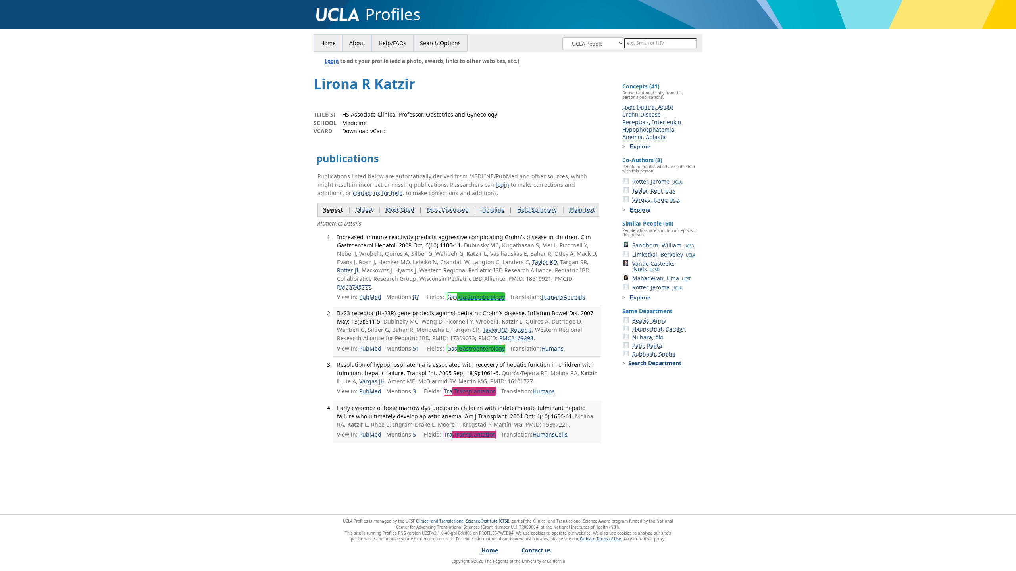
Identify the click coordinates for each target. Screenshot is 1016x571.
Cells (561, 434)
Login (332, 61)
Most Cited (400, 209)
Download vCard (364, 131)
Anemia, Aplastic (644, 137)
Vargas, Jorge (656, 199)
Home (328, 43)
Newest (332, 209)
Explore (640, 146)
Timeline (492, 209)
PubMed (370, 297)
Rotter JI (347, 270)
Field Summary (537, 209)
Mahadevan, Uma (661, 278)
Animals (574, 297)
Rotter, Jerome (657, 181)
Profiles (393, 14)
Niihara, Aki (647, 337)
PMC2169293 (516, 338)
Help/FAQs (392, 43)
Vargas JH (372, 381)
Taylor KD (544, 262)
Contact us (536, 550)
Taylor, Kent (653, 190)
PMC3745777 (354, 287)
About (357, 43)
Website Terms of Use (600, 539)
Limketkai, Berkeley (663, 254)
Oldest (364, 209)
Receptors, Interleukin (651, 122)
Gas (476, 297)
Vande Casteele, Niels (653, 266)
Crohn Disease (641, 114)
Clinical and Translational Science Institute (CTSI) (462, 521)
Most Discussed (448, 209)
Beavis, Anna (649, 320)
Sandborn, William (663, 245)
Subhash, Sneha (653, 354)
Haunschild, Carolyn (659, 329)
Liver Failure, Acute (647, 107)
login (502, 184)
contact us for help (378, 193)
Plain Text (582, 209)
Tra (470, 391)
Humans (552, 297)
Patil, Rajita (647, 345)
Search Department (654, 363)
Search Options (440, 43)
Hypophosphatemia (648, 129)
